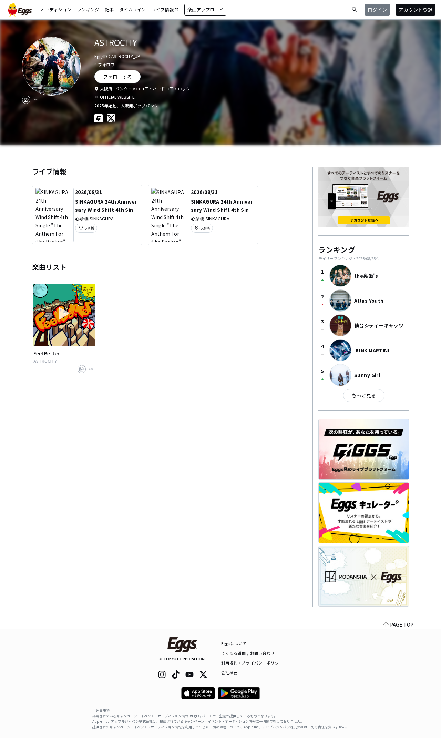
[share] (26, 100)
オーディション (55, 9)
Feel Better (46, 353)
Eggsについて (234, 643)
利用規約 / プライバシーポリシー (252, 663)
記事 (109, 9)
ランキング (88, 9)
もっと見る (364, 395)
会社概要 (229, 672)
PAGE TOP (401, 624)
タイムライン (132, 9)
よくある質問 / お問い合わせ (248, 653)
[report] (36, 100)
